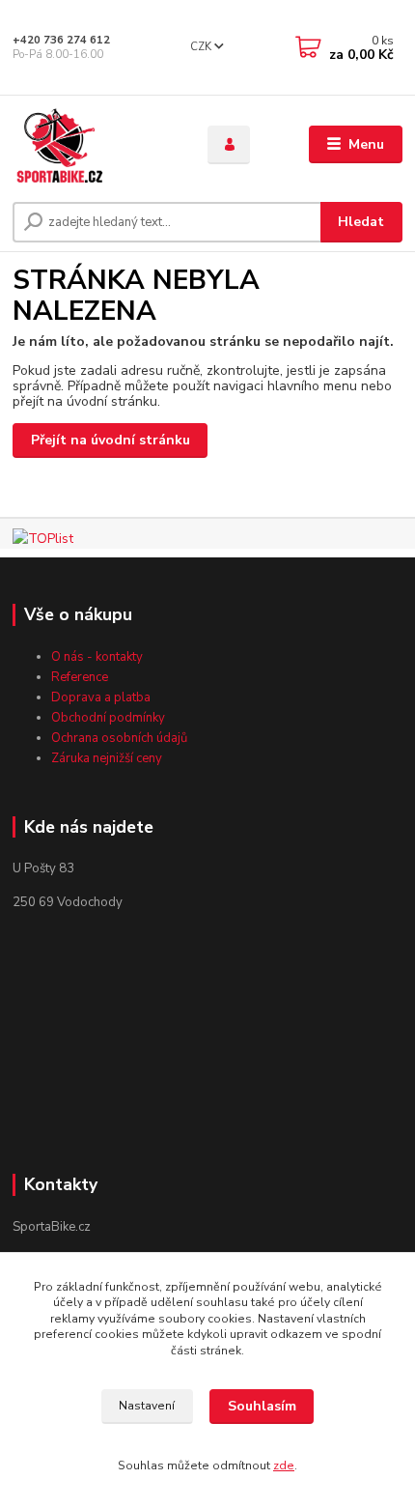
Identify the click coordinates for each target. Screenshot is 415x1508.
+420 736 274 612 (61, 40)
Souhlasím (262, 1406)
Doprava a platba (101, 697)
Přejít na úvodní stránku (110, 440)
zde (283, 1465)
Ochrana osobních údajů (119, 738)
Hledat (361, 222)
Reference (79, 677)
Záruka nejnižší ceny (106, 758)
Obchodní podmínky (108, 717)
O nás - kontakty (97, 657)
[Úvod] (94, 144)
